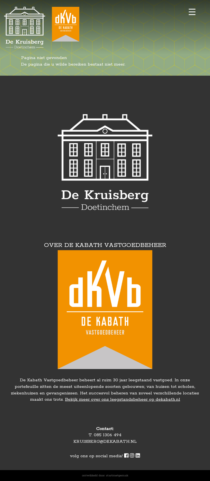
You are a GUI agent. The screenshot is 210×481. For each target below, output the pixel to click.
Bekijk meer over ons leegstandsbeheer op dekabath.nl (122, 399)
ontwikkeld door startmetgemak (105, 475)
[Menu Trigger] (192, 11)
